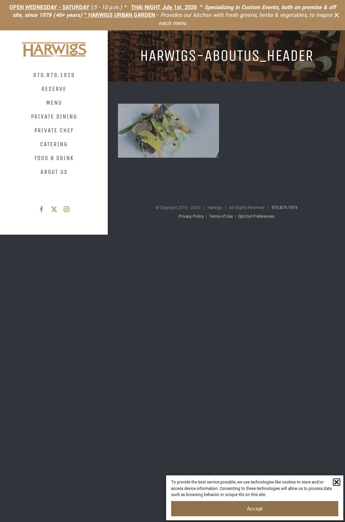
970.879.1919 (284, 208)
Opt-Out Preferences (256, 216)
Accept (254, 509)
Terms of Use (221, 216)
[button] (336, 482)
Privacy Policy (191, 216)
